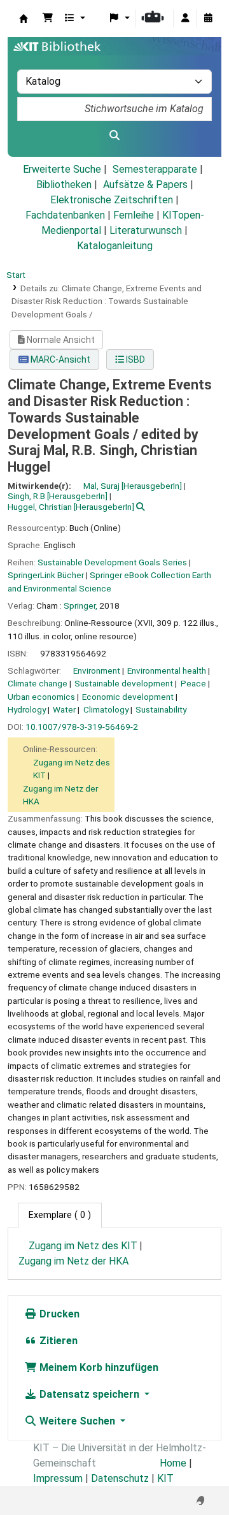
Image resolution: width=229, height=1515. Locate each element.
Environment (96, 670)
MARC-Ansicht (59, 359)
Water (64, 709)
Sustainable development (123, 683)
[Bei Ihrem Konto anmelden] (185, 18)
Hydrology (27, 709)
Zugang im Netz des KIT (83, 1246)
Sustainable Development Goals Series (112, 562)
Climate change (37, 683)
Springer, (80, 605)
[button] (48, 18)
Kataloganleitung (115, 246)
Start (15, 275)
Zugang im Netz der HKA (73, 1261)
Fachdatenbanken (65, 215)
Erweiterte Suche (62, 169)
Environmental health (166, 670)
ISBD (134, 359)
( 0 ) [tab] (60, 1215)
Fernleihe (133, 215)
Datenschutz (120, 1478)
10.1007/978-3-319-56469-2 (81, 726)
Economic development (128, 697)
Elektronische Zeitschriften (111, 200)
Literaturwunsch (145, 230)
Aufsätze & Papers (145, 184)
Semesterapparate (155, 169)
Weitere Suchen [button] (77, 1421)
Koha (23, 18)
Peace (193, 683)
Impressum (58, 1478)
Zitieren (57, 1341)
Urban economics (41, 697)
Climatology (105, 709)
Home (173, 1463)
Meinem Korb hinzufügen (97, 1367)
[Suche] (114, 135)
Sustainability (160, 709)
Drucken (58, 1314)
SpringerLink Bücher (46, 575)
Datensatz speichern (89, 1394)
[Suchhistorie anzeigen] (208, 18)
